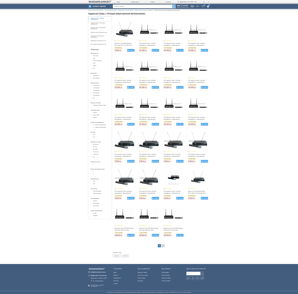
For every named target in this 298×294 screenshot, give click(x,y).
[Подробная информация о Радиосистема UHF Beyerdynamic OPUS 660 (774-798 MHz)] (174, 214)
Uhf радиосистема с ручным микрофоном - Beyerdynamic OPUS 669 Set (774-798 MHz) (122, 82)
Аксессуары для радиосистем (98, 44)
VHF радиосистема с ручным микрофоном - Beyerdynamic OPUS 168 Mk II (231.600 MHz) (123, 156)
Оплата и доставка (143, 275)
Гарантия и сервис (142, 272)
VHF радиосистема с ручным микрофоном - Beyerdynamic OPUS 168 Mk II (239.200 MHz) (148, 156)
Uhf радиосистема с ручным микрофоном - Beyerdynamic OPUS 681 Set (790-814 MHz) (172, 119)
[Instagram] (188, 278)
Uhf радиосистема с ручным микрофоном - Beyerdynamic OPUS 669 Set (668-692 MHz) (172, 45)
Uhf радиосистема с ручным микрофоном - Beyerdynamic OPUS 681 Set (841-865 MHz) (196, 119)
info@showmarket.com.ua (98, 272)
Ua (204, 2)
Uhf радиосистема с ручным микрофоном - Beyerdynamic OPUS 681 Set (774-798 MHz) (147, 119)
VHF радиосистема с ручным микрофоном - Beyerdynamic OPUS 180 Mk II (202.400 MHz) (172, 193)
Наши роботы (117, 278)
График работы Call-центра (99, 275)
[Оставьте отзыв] (118, 40)
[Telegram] (202, 278)
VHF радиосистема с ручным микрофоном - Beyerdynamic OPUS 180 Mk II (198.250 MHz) (123, 193)
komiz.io (100, 286)
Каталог (99, 6)
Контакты (168, 2)
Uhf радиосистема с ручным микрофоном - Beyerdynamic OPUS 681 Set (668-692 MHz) (122, 119)
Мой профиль (165, 272)
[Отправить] (202, 273)
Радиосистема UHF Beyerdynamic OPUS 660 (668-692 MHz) (149, 229)
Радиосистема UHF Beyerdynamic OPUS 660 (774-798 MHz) (173, 229)
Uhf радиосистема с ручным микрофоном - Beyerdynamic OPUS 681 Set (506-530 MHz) (196, 82)
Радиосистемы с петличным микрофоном (98, 23)
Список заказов (166, 275)
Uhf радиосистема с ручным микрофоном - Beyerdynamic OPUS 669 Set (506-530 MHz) (147, 45)
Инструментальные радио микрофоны (97, 36)
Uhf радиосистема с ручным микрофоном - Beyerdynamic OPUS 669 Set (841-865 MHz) (172, 82)
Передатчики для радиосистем (99, 32)
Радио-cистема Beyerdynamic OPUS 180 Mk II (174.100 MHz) (123, 44)
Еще (93, 68)
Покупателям (134, 2)
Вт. (188, 1)
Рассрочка (140, 281)
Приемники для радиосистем (98, 40)
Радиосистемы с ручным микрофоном (97, 18)
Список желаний (166, 281)
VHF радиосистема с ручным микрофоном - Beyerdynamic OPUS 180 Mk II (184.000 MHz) (197, 156)
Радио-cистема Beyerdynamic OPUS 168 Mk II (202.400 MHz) (197, 192)
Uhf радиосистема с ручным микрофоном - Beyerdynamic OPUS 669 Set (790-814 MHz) (147, 82)
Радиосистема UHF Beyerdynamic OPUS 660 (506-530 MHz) (124, 229)
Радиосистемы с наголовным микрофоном (98, 28)
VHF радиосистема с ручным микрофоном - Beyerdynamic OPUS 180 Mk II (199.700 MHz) (148, 193)
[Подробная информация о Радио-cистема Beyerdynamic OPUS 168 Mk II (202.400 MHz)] (198, 177)
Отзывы (152, 2)
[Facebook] (192, 278)
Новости (115, 275)
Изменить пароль (166, 278)
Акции (118, 2)
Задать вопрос (142, 278)
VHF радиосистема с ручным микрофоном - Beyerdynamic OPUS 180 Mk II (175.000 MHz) (172, 156)
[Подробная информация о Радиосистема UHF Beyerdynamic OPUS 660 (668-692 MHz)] (149, 214)
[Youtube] (197, 278)
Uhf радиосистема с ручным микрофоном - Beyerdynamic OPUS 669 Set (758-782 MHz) (196, 45)
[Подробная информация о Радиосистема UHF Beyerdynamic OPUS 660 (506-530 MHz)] (124, 214)
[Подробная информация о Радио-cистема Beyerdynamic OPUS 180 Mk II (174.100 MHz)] (124, 29)
